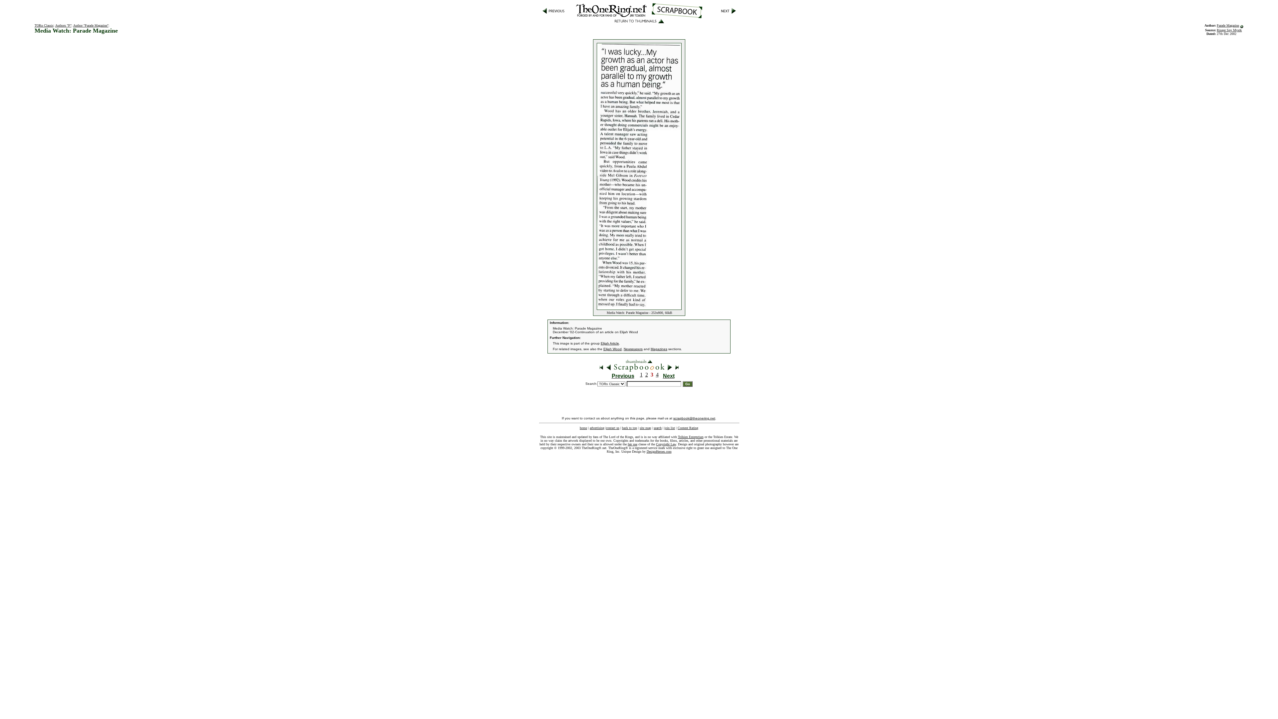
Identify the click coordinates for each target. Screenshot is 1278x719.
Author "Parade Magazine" (90, 25)
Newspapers (633, 349)
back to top (629, 428)
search (658, 428)
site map (645, 428)
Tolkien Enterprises (691, 437)
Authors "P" (63, 25)
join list (669, 428)
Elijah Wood (612, 349)
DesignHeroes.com (659, 451)
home (583, 428)
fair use (632, 444)
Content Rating (688, 428)
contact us (612, 428)
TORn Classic (44, 25)
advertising (597, 428)
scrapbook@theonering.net (694, 418)
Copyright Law (666, 444)
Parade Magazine (1228, 25)
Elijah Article (610, 343)
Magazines (659, 349)
